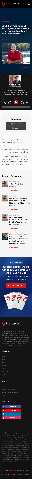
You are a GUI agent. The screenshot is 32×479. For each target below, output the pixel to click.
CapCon (4, 368)
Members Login (6, 371)
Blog (3, 362)
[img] (16, 97)
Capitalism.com (25, 67)
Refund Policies (26, 474)
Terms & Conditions (16, 474)
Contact (4, 395)
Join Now (4, 374)
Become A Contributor (8, 389)
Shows (4, 359)
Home (3, 356)
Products (4, 365)
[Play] (16, 102)
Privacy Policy (5, 474)
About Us (4, 386)
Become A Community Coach (10, 392)
